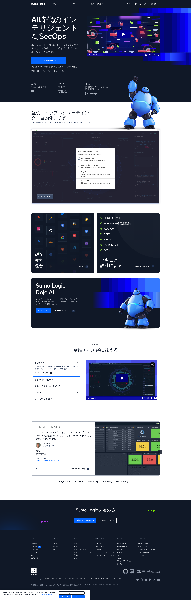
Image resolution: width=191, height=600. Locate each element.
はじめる (154, 4)
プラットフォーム (42, 461)
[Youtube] (146, 579)
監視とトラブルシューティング (84, 552)
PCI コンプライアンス (124, 561)
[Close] (87, 592)
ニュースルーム (36, 552)
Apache (119, 549)
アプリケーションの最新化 (146, 549)
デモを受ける (49, 60)
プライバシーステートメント (60, 578)
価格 (73, 4)
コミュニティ (100, 546)
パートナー (34, 555)
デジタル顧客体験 (144, 552)
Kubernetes (120, 552)
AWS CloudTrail (121, 544)
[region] (45, 595)
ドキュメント (83, 4)
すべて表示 (120, 564)
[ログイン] (145, 4)
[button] (160, 452)
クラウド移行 (142, 546)
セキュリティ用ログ (80, 549)
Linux (118, 555)
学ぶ (92, 4)
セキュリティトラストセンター (105, 555)
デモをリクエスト (108, 520)
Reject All (65, 597)
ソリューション (64, 4)
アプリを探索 (80, 267)
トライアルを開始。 (71, 67)
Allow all (78, 597)
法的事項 (47, 578)
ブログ (55, 544)
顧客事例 (55, 546)
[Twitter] (154, 579)
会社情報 (100, 4)
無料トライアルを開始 (85, 520)
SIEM (76, 546)
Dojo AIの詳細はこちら (63, 311)
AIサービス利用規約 (81, 578)
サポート (130, 4)
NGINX (119, 558)
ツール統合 (141, 555)
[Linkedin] (150, 579)
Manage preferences (71, 593)
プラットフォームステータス (105, 552)
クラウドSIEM (54, 461)
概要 (75, 544)
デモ (54, 549)
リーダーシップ (36, 549)
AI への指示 (113, 578)
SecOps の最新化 (143, 544)
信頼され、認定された (143, 266)
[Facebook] (158, 579)
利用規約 (71, 578)
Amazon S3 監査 (122, 546)
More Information (47, 594)
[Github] (137, 579)
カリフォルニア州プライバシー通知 (98, 578)
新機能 (76, 555)
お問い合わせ (35, 558)
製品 (54, 4)
